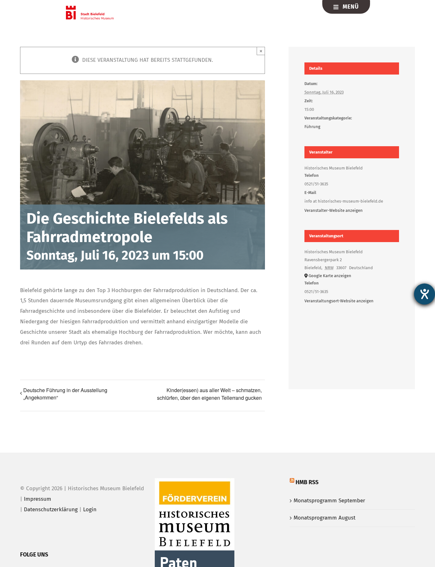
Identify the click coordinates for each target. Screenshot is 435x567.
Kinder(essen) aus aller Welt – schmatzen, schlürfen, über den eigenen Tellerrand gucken (209, 393)
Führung (312, 126)
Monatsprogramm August (324, 517)
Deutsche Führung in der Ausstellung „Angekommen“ (65, 393)
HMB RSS (307, 482)
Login (89, 509)
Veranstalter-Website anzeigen (333, 210)
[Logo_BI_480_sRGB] (90, 8)
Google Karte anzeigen (330, 275)
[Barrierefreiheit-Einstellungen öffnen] (424, 294)
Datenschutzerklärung (51, 509)
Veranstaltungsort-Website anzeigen (339, 300)
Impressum (37, 499)
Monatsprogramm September (329, 500)
